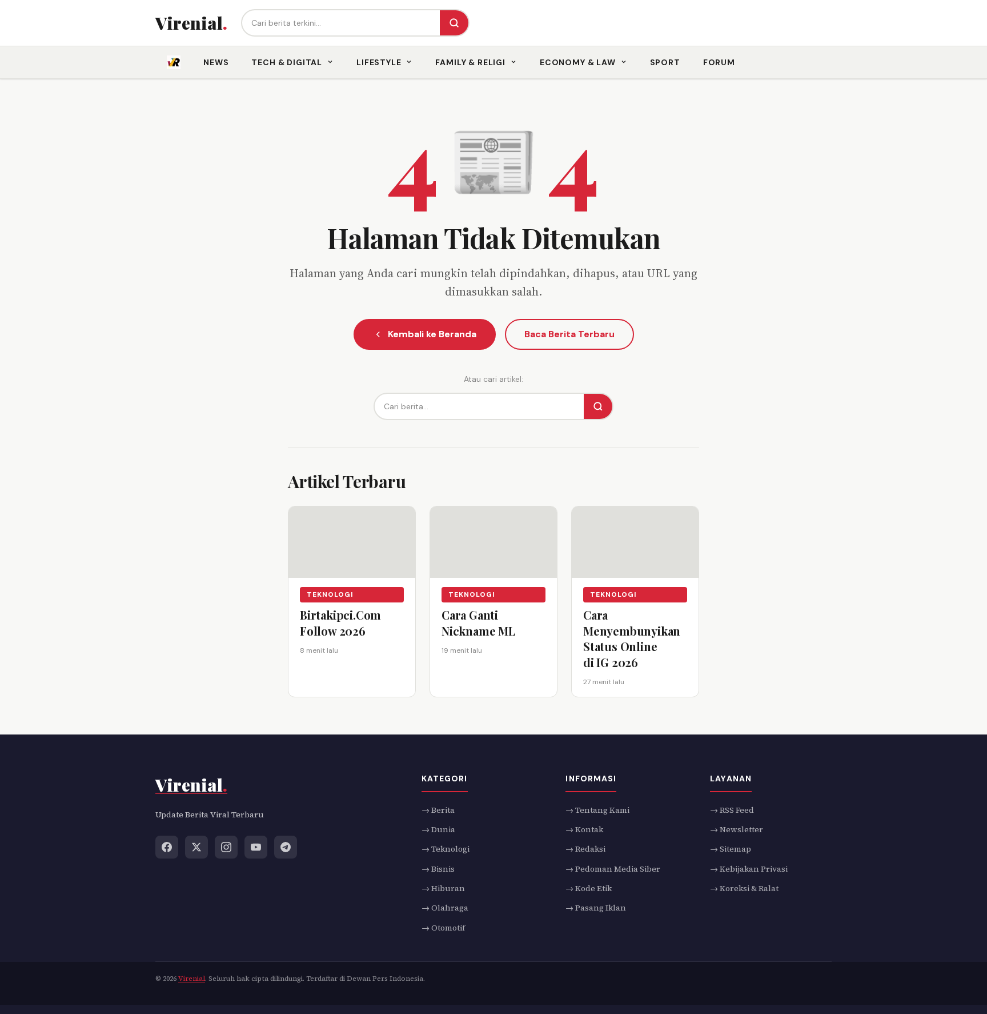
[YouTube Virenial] (255, 846)
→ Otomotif (443, 927)
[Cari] (454, 22)
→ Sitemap (730, 849)
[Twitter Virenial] (196, 846)
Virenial (191, 978)
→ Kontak (584, 829)
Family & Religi (470, 62)
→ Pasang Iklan (595, 907)
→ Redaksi (585, 849)
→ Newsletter (736, 829)
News (215, 62)
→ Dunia (438, 829)
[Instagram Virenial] (226, 846)
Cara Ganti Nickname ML (478, 622)
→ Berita (438, 809)
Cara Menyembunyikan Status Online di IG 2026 (631, 638)
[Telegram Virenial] (285, 846)
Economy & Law (578, 62)
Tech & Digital (286, 62)
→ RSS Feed (732, 809)
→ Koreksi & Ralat (744, 888)
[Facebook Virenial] (166, 846)
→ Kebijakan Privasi (749, 868)
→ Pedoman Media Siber (612, 868)
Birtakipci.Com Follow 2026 (340, 622)
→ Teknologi (446, 849)
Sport (665, 62)
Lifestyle (379, 62)
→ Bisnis (438, 868)
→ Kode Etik (588, 888)
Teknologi (330, 594)
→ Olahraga (445, 907)
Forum (719, 62)
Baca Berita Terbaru (569, 334)
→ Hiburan (443, 888)
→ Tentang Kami (597, 809)
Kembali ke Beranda (432, 334)
